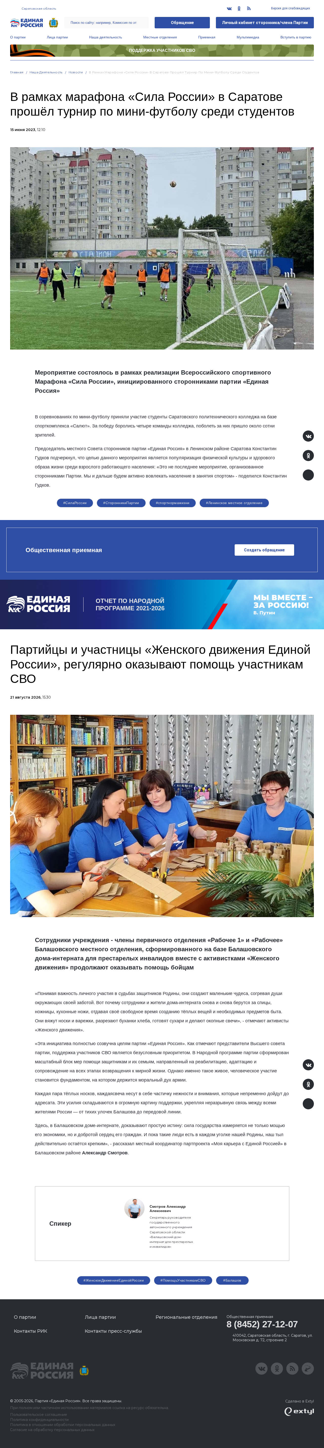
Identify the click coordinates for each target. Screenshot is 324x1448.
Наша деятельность (105, 37)
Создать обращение (264, 550)
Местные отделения (160, 37)
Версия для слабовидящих (290, 8)
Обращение (182, 22)
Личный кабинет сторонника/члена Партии (265, 22)
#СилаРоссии (75, 503)
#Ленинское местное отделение (234, 503)
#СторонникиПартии (121, 503)
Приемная (206, 37)
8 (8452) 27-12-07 (262, 1324)
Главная (17, 72)
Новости (76, 72)
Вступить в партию (295, 37)
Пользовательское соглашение (38, 1415)
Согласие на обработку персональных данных (52, 1430)
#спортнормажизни (173, 503)
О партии (18, 37)
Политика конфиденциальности (39, 1420)
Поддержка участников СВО (162, 50)
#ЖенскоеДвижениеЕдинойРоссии (114, 1280)
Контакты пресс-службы (113, 1331)
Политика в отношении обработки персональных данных (62, 1425)
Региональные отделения (186, 1317)
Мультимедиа (248, 37)
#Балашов (232, 1280)
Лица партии (57, 37)
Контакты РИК (30, 1331)
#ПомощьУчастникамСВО (183, 1280)
